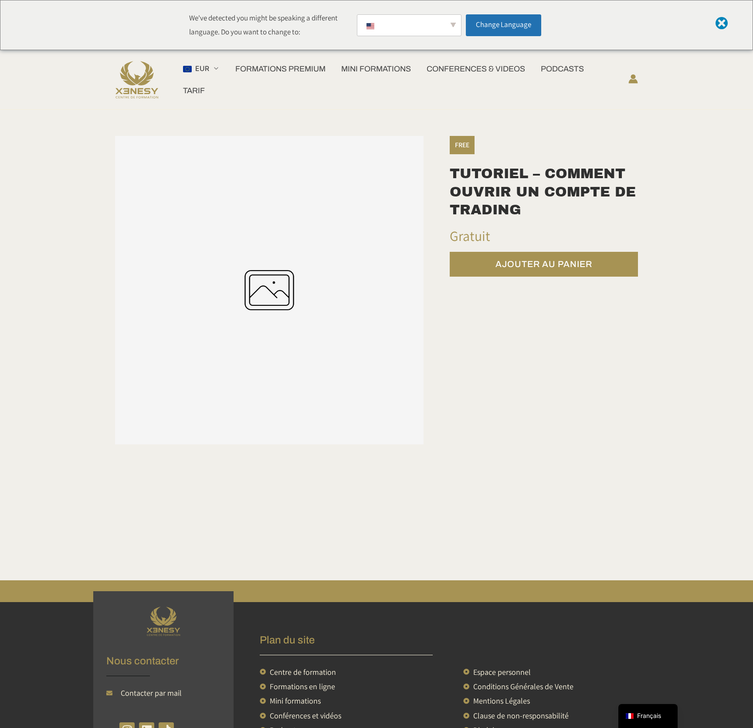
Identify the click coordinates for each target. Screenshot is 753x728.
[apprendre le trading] (163, 621)
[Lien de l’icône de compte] (633, 79)
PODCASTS (562, 68)
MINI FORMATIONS (376, 68)
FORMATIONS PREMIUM (280, 68)
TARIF (194, 90)
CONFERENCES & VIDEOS (476, 68)
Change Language (503, 24)
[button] (201, 69)
